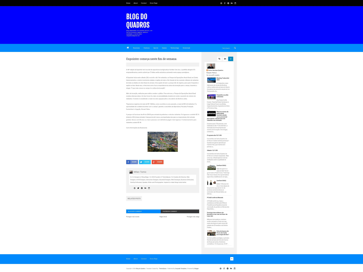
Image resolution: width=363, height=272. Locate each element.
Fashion (147, 48)
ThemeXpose (162, 268)
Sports (156, 48)
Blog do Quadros (138, 20)
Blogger (196, 268)
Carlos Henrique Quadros (215, 70)
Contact (144, 3)
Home (128, 3)
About (136, 3)
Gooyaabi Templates (180, 268)
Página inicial (163, 216)
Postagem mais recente (132, 216)
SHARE (134, 162)
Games (164, 48)
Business (136, 48)
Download (186, 48)
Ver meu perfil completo (212, 75)
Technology (175, 48)
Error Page (153, 3)
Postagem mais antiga (193, 216)
